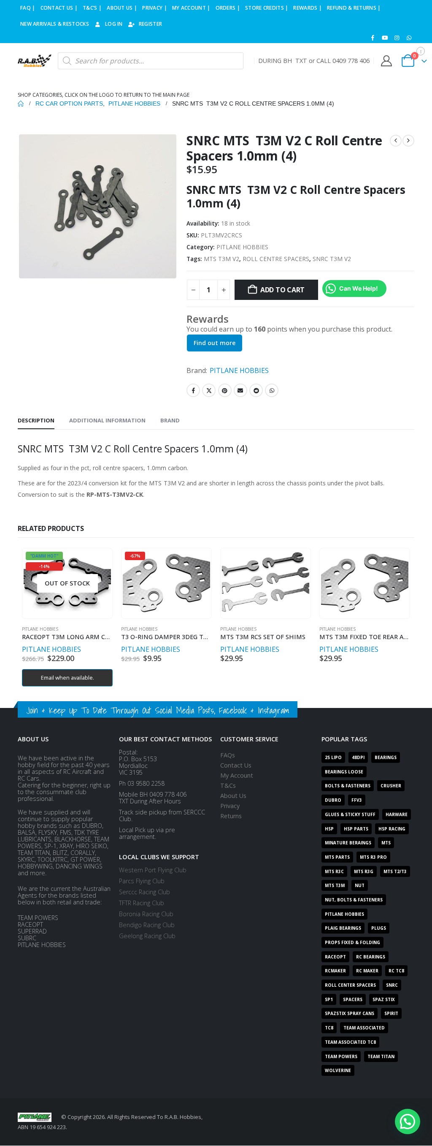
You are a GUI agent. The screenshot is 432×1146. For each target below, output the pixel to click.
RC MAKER (367, 971)
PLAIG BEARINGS (343, 928)
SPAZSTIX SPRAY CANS (349, 1013)
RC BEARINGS (370, 957)
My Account (236, 775)
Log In (114, 23)
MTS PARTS (337, 857)
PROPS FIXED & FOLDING (352, 942)
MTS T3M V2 (221, 259)
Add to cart (282, 289)
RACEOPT (335, 957)
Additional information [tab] (107, 420)
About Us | (122, 7)
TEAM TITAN (380, 1056)
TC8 (329, 1028)
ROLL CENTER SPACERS (350, 985)
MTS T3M (335, 885)
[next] (408, 141)
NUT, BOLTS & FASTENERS (354, 900)
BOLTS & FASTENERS (347, 786)
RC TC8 (396, 971)
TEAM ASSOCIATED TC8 (350, 1042)
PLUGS (378, 928)
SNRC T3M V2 (332, 259)
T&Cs (228, 785)
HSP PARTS (356, 829)
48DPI (358, 757)
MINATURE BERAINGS (348, 843)
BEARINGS (386, 757)
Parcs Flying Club (142, 881)
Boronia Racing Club (146, 914)
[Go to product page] (265, 583)
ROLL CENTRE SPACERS (276, 259)
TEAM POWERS (341, 1056)
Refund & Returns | (354, 7)
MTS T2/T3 (395, 871)
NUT (359, 885)
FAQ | (27, 7)
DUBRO (333, 800)
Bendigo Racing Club (147, 925)
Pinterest (225, 390)
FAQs (227, 755)
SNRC (392, 985)
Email (240, 390)
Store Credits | (267, 7)
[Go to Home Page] (21, 103)
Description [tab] (36, 420)
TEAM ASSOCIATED (364, 1028)
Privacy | (154, 7)
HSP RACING (391, 829)
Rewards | (307, 7)
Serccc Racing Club (144, 892)
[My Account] (386, 60)
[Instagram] (397, 37)
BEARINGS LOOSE (344, 772)
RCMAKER (335, 971)
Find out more (214, 343)
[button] (407, 1121)
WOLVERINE (338, 1070)
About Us (233, 796)
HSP (329, 829)
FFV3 (356, 800)
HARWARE (397, 814)
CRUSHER (391, 786)
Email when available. (67, 677)
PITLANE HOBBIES (242, 247)
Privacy (230, 806)
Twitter (209, 390)
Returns (231, 816)
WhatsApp (271, 390)
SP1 (329, 999)
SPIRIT (391, 1013)
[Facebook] (372, 37)
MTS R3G (363, 871)
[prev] (396, 141)
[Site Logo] (34, 60)
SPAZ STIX (384, 999)
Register (150, 23)
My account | (191, 7)
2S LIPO (333, 757)
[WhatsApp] (408, 37)
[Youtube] (384, 37)
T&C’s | (92, 7)
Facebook (193, 390)
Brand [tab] (170, 420)
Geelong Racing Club (147, 936)
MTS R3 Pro (373, 857)
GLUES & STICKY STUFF (350, 814)
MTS (386, 843)
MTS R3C (334, 871)
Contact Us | (59, 7)
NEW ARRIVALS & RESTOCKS (54, 23)
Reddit (256, 390)
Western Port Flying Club (152, 870)
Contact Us (235, 765)
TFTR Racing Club (141, 903)
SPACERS (352, 999)
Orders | (228, 7)
